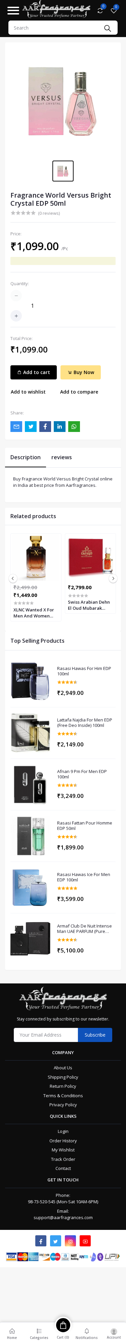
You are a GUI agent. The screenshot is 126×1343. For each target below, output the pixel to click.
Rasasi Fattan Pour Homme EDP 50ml (84, 825)
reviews (61, 457)
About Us (63, 1068)
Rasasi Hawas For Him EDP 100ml (84, 671)
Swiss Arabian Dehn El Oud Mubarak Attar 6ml (89, 605)
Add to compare (79, 392)
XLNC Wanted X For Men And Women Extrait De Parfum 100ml (33, 613)
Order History (63, 1141)
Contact (63, 1168)
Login (63, 1131)
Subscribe (95, 1035)
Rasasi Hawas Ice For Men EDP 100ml (83, 877)
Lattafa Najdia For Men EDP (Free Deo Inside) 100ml (84, 722)
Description (25, 457)
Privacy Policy (63, 1105)
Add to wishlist (28, 392)
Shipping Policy (63, 1077)
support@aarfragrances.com (63, 1217)
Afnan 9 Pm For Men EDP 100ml (82, 774)
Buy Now (83, 372)
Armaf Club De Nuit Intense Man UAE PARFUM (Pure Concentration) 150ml (84, 929)
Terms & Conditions (63, 1096)
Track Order (63, 1159)
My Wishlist (63, 1150)
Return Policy (63, 1086)
